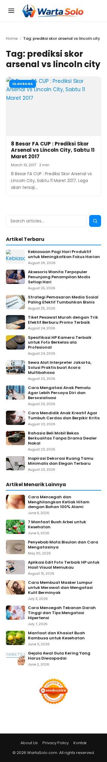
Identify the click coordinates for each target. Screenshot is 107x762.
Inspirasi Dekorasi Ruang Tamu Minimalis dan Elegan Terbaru (60, 461)
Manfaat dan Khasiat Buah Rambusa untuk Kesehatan (56, 636)
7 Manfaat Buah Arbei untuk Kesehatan (57, 525)
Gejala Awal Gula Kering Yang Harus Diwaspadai (59, 656)
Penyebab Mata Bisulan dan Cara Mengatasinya (63, 545)
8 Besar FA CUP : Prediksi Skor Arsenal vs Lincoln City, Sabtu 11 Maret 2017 (53, 150)
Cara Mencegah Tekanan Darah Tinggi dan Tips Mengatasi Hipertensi (62, 613)
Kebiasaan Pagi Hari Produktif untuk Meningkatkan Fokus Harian (64, 254)
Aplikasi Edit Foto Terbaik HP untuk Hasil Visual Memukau (64, 565)
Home (12, 38)
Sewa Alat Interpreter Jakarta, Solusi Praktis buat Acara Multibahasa (59, 367)
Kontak (80, 743)
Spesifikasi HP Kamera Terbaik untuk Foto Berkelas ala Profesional (60, 342)
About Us (29, 743)
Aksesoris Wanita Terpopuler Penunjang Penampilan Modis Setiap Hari (59, 277)
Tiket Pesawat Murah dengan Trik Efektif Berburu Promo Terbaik (63, 320)
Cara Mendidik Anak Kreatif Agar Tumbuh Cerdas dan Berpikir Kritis (64, 416)
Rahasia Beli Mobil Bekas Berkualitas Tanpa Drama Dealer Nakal (62, 438)
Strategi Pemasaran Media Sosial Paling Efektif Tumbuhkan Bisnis (63, 300)
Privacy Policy (56, 743)
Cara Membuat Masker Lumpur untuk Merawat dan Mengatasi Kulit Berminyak (60, 587)
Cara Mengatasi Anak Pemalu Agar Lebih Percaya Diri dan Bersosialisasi (59, 393)
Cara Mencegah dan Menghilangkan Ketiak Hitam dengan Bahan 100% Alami (58, 502)
